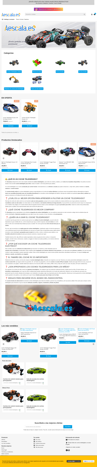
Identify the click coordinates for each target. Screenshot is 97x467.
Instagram (69, 450)
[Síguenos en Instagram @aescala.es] (48, 9)
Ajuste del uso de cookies (73, 461)
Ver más (68, 342)
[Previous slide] (4, 158)
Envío (3, 448)
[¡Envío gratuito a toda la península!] (48, 36)
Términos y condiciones (7, 451)
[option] (48, 35)
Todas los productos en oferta (10, 133)
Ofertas (3, 439)
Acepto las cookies (89, 461)
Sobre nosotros (5, 453)
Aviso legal (4, 450)
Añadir (10, 126)
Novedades (4, 441)
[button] (9, 35)
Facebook (67, 450)
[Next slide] (93, 158)
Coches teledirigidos (13, 382)
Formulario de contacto (72, 439)
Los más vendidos (6, 443)
